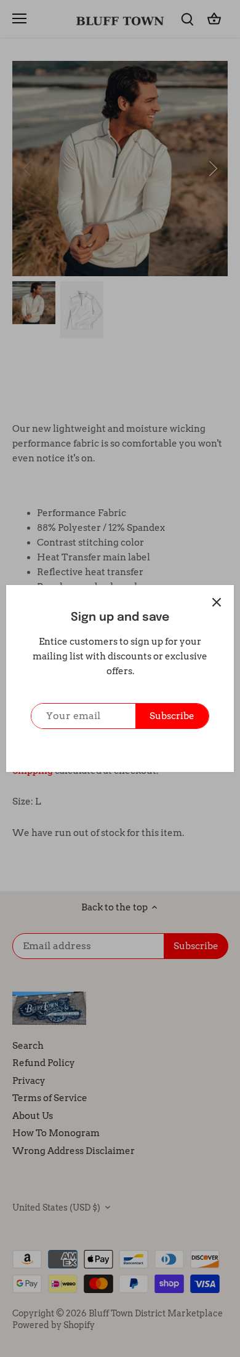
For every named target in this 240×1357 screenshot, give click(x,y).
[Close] (216, 602)
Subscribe (172, 716)
